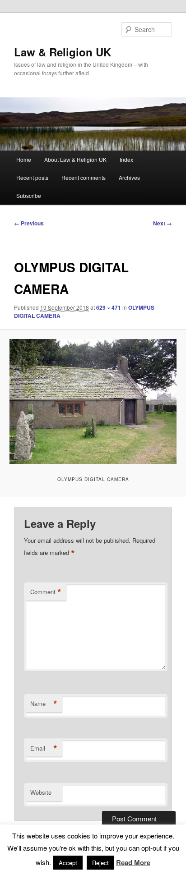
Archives (129, 177)
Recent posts (32, 177)
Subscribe (28, 195)
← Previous (29, 223)
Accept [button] (68, 862)
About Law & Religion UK (75, 159)
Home (23, 159)
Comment (45, 592)
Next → (162, 223)
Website (40, 792)
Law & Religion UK (62, 52)
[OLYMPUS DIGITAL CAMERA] (92, 401)
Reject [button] (100, 862)
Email (43, 748)
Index (126, 159)
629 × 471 (108, 307)
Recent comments (83, 177)
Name (43, 703)
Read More (133, 862)
